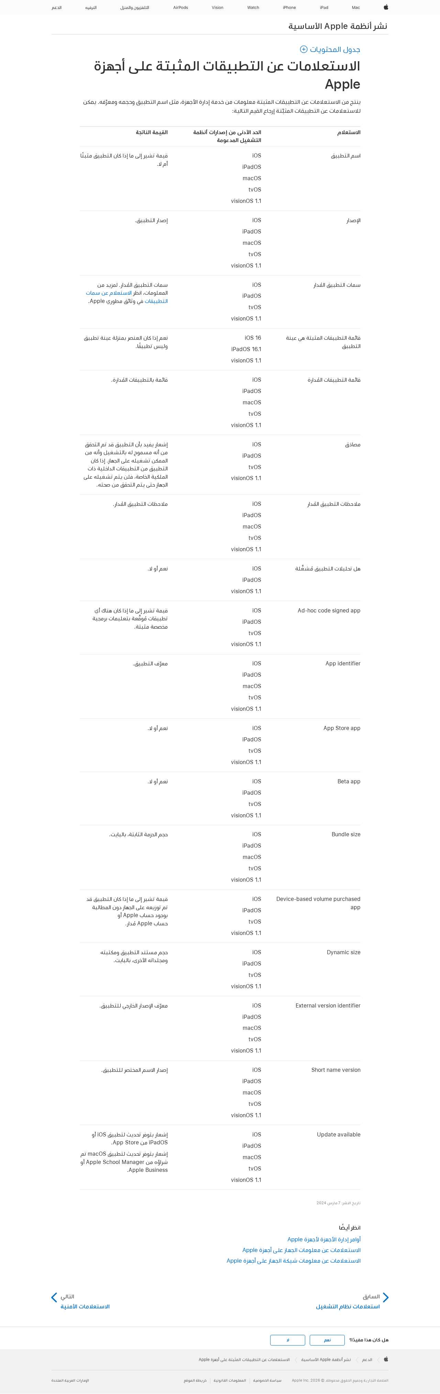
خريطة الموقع (195, 1380)
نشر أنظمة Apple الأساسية (337, 26)
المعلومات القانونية (230, 1380)
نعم (327, 1340)
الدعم (367, 1360)
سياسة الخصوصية (267, 1380)
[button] (330, 49)
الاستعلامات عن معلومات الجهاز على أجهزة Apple (301, 1250)
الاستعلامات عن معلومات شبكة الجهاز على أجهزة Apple (294, 1260)
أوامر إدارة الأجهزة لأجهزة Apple (324, 1239)
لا (288, 1340)
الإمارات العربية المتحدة (70, 1380)
